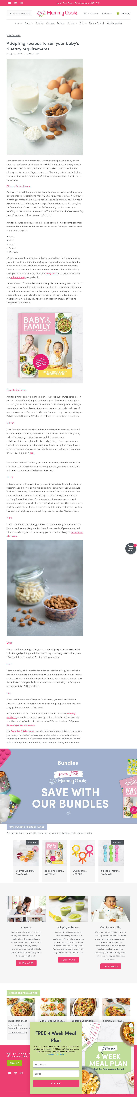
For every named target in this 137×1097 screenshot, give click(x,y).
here (32, 452)
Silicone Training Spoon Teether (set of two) (110, 870)
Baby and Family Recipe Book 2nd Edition (54, 870)
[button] (18, 23)
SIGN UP (14, 1063)
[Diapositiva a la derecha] (18, 838)
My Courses (107, 13)
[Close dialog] (131, 1025)
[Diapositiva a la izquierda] (15, 838)
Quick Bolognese (17, 1020)
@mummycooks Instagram (21, 724)
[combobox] (19, 13)
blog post (51, 273)
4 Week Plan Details (56, 1054)
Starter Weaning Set (25, 870)
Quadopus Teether (79, 870)
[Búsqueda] (29, 13)
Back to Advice (13, 35)
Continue (56, 1083)
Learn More (26, 963)
